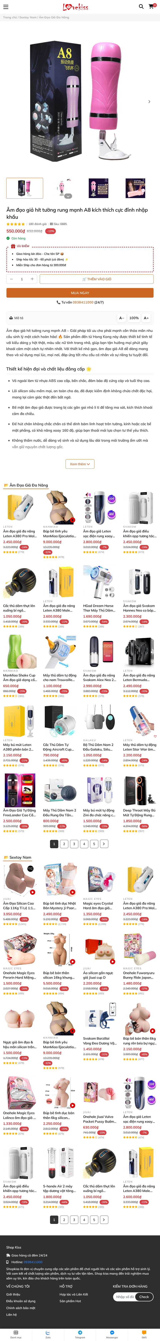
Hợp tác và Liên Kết (74, 1294)
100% (134, 318)
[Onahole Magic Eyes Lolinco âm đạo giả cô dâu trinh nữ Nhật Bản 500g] (20, 1093)
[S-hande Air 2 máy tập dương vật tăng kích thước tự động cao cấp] (60, 1162)
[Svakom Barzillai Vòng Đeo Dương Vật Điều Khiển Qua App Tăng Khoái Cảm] (100, 1018)
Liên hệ (11, 1315)
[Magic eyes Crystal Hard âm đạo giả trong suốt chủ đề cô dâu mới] (100, 880)
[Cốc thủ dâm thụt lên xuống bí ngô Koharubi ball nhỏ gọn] (20, 582)
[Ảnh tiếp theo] (68, 196)
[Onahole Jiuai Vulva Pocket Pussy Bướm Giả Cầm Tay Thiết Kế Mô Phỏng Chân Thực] (100, 1093)
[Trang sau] (104, 844)
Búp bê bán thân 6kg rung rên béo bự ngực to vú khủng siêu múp (139, 1043)
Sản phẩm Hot (70, 1301)
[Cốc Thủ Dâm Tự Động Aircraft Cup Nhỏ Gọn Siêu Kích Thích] (60, 721)
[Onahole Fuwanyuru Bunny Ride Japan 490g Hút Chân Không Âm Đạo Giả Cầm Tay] (140, 949)
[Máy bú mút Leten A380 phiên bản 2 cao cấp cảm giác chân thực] (20, 721)
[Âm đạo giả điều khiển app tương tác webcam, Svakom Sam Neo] (140, 508)
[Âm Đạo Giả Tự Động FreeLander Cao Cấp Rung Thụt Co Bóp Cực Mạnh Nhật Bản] (20, 790)
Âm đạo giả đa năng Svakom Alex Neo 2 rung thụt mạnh (99, 680)
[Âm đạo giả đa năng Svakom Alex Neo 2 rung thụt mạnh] (100, 652)
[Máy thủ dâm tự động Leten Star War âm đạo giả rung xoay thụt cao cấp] (140, 721)
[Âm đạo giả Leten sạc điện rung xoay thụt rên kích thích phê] (100, 508)
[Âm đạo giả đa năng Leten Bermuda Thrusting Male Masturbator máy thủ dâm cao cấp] (140, 652)
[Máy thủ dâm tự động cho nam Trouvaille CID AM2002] (60, 652)
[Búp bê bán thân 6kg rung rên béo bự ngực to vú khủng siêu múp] (140, 1018)
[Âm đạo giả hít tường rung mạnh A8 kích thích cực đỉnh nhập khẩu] (80, 102)
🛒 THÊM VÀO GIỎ (96, 279)
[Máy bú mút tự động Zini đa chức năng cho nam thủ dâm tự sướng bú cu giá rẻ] (100, 790)
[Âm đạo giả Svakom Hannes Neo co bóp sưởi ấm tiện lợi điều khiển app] (140, 582)
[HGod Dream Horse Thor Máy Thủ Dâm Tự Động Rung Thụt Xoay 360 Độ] (100, 582)
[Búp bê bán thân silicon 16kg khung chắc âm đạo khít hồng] (60, 949)
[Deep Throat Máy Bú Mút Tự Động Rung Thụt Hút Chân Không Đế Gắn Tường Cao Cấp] (140, 790)
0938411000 (83, 302)
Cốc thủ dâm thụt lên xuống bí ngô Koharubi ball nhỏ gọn (20, 610)
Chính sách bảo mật (20, 1308)
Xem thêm (78, 464)
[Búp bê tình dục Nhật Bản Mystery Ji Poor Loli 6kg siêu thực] (60, 880)
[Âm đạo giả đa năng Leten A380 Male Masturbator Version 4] (60, 582)
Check (144, 1297)
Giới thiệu (13, 1294)
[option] (24, 188)
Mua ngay (80, 293)
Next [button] (149, 101)
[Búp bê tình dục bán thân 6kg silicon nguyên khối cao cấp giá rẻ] (60, 1093)
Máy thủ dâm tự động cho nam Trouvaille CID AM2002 (59, 680)
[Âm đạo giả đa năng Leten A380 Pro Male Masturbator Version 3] (20, 508)
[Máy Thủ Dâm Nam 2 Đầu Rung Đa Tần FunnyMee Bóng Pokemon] (60, 790)
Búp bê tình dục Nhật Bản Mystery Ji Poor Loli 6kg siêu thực (59, 908)
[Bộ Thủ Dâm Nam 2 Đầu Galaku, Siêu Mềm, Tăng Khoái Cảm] (100, 721)
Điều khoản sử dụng (20, 1301)
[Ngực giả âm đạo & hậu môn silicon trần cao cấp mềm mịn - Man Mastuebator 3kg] (20, 1018)
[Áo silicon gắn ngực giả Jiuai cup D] (100, 949)
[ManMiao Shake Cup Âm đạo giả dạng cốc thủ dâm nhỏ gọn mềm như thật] (20, 652)
